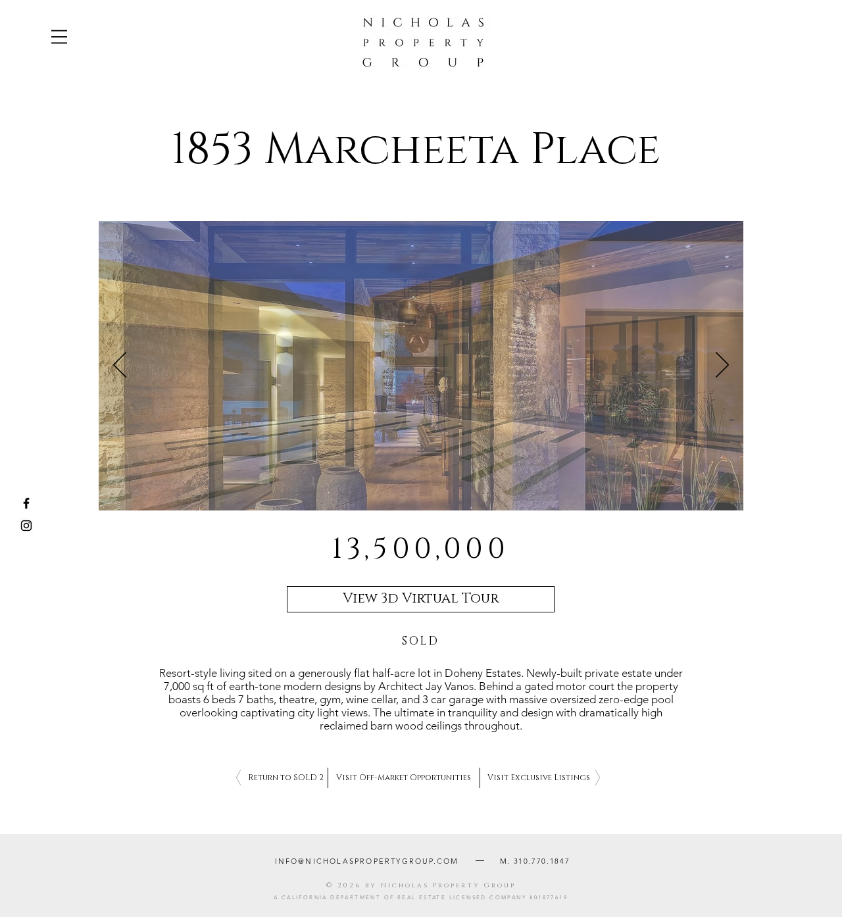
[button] (59, 37)
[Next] (722, 366)
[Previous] (119, 366)
